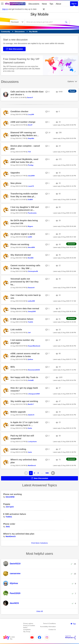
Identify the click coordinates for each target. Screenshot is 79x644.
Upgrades (15, 173)
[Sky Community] (15, 3)
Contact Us (52, 629)
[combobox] (45, 22)
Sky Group (26, 631)
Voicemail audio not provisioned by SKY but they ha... (24, 282)
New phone (15, 183)
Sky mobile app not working (24, 401)
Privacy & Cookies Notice (29, 626)
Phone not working (19, 244)
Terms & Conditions (49, 623)
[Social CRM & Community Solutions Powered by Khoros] (70, 637)
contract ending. (18, 449)
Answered (71, 244)
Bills (12, 367)
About (58, 4)
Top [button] (74, 624)
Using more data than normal (24, 308)
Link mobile (16, 329)
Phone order (9, 524)
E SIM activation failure (21, 319)
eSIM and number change (22, 122)
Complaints (27, 629)
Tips (51, 4)
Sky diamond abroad (20, 255)
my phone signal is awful (22, 234)
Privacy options (28, 623)
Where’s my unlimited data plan (18, 534)
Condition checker (19, 111)
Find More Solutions (39, 543)
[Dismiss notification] (43, 9)
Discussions (33, 4)
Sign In (74, 4)
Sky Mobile (39, 14)
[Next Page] (53, 473)
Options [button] (70, 81)
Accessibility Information (48, 626)
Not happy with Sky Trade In (24, 377)
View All (39, 611)
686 (47, 473)
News (44, 4)
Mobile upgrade (18, 412)
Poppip (6, 504)
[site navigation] (2, 4)
